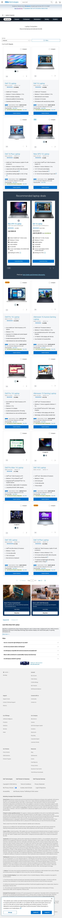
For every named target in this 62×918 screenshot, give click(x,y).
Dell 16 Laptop (39, 83)
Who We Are (34, 719)
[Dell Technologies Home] (12, 2)
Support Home (6, 699)
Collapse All (14, 620)
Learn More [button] (15, 108)
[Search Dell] (51, 2)
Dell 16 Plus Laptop (12, 154)
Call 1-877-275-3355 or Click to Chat (36, 8)
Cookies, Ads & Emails (26, 787)
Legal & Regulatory (41, 787)
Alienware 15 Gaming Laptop (44, 393)
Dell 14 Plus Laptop (41, 540)
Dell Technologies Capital (37, 725)
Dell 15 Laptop (10, 83)
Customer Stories (35, 742)
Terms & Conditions (26, 784)
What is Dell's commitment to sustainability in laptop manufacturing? (20, 654)
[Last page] (45, 580)
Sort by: (3, 38)
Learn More (17, 609)
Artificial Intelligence (7, 719)
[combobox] (37, 2)
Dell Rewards (34, 755)
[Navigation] (2, 2)
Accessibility (6, 791)
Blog (32, 752)
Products (5, 722)
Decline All (35, 912)
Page (29, 580)
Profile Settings (34, 682)
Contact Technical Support (9, 702)
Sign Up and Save (18, 8)
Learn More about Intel (34, 664)
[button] (56, 2)
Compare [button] (24, 49)
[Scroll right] (60, 19)
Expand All (6, 620)
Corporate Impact (35, 739)
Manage (10, 912)
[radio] (15, 71)
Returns (5, 705)
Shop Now (16, 613)
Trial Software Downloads (37, 772)
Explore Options (16, 113)
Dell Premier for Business (22, 779)
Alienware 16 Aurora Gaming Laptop (44, 318)
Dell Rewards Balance (36, 689)
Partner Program (7, 758)
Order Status (34, 679)
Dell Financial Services (39, 779)
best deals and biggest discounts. (34, 275)
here (54, 820)
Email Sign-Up (34, 762)
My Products (34, 685)
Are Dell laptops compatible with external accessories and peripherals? (20, 650)
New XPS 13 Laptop (41, 154)
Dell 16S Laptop (39, 468)
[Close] (51, 898)
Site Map (5, 675)
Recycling (33, 735)
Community (33, 699)
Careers (33, 722)
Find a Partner (6, 752)
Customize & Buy (19, 261)
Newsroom (33, 732)
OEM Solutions (6, 755)
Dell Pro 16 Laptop (12, 317)
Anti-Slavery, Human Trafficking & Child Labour (25, 791)
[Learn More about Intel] (25, 663)
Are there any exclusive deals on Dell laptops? (14, 646)
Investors (33, 729)
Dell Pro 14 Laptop (12, 393)
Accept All (47, 912)
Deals (4, 732)
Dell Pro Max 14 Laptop (14, 468)
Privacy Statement (39, 784)
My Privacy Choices (8, 787)
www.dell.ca (24, 807)
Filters (46, 40)
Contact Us (33, 702)
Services (5, 729)
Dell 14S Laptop (11, 540)
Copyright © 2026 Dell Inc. (10, 784)
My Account (34, 675)
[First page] (17, 580)
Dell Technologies (7, 779)
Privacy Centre (34, 765)
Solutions (5, 725)
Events (32, 758)
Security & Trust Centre (36, 768)
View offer (25, 109)
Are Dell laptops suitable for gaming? (12, 658)
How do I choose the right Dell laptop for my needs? (16, 642)
